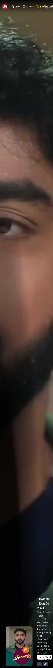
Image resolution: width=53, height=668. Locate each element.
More (45, 653)
